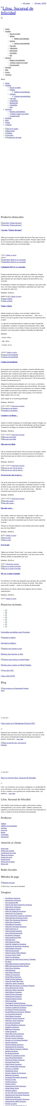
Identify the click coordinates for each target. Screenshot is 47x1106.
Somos (7, 72)
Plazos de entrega (7, 855)
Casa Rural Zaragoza (12, 1023)
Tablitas (12, 36)
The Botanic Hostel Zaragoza (15, 1003)
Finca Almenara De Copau (14, 988)
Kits (11, 55)
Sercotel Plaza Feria (12, 1062)
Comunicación (14, 65)
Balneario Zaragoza (12, 1075)
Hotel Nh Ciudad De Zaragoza (15, 944)
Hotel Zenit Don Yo (11, 929)
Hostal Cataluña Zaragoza (14, 1044)
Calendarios (13, 48)
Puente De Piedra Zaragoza (15, 1060)
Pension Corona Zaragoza (14, 1038)
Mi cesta (40, 3)
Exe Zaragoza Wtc (11, 902)
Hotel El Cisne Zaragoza (13, 994)
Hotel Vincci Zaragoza (12, 922)
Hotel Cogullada (10, 1001)
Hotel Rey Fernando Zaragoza (15, 926)
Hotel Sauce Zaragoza (13, 907)
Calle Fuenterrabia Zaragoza (15, 1066)
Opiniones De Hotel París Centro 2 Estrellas (20, 959)
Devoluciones (5, 859)
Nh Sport (8, 961)
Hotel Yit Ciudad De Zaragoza (15, 911)
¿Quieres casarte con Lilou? (19, 63)
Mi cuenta (26, 3)
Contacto (8, 75)
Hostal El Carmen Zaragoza (14, 1018)
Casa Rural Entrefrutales (13, 1058)
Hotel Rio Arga (10, 940)
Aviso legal (4, 848)
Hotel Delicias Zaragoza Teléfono (16, 1049)
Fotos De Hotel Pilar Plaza (14, 981)
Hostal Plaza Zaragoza (13, 977)
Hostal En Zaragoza (12, 1027)
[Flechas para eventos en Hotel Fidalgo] (23, 659)
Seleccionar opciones (17, 406)
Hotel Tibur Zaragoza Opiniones (16, 920)
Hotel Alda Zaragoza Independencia (17, 964)
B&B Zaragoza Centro (12, 909)
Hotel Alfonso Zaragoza (13, 924)
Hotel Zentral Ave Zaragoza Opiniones (18, 916)
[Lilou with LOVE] (23, 670)
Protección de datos (8, 862)
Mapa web (4, 864)
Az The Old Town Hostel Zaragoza (17, 1093)
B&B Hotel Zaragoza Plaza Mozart (17, 966)
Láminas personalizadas (22, 43)
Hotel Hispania (10, 970)
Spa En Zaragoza (11, 1042)
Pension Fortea (10, 1079)
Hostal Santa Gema (12, 1088)
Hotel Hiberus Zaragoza (13, 992)
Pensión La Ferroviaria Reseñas (16, 1040)
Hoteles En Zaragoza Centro (15, 1055)
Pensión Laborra (11, 1090)
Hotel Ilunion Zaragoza (13, 900)
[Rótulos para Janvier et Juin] (23, 649)
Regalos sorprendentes (17, 60)
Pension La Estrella (12, 1069)
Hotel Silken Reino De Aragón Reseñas (18, 1005)
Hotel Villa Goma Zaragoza (14, 1034)
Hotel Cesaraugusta (12, 950)
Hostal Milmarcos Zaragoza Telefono (18, 1012)
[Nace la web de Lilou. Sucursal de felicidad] (23, 756)
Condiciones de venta (8, 853)
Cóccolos (13, 46)
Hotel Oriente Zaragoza (13, 1064)
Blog (6, 70)
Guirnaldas (13, 53)
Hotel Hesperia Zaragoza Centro (16, 918)
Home (7, 29)
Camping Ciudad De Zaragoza (15, 1007)
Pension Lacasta (11, 1103)
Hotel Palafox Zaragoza (13, 948)
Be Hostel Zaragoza (12, 1053)
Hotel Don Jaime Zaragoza (14, 983)
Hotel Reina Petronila (12, 972)
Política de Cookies (7, 851)
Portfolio (8, 67)
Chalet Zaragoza (11, 1082)
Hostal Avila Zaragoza (12, 1097)
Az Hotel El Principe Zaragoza (15, 1010)
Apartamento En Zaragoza (14, 1047)
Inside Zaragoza (11, 1031)
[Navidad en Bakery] (23, 637)
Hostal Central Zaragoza (13, 979)
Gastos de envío (6, 857)
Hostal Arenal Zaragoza (13, 996)
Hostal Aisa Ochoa (11, 1071)
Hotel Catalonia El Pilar (13, 937)
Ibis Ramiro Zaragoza (12, 935)
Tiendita (8, 31)
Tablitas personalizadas (21, 39)
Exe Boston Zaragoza (12, 898)
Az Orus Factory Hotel (13, 955)
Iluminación (13, 51)
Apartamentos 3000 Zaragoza (15, 1101)
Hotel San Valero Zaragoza (14, 990)
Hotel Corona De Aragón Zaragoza (17, 1099)
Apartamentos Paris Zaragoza (15, 1086)
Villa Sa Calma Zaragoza (13, 1036)
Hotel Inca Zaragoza (12, 957)
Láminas (12, 41)
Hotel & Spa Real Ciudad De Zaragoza (18, 905)
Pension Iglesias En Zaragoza (15, 1073)
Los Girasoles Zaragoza (13, 1014)
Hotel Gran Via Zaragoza (14, 913)
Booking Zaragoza (11, 1051)
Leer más (20, 739)
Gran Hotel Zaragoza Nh (13, 933)
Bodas (3, 832)
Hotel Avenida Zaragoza (13, 931)
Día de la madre (15, 34)
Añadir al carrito (11, 255)
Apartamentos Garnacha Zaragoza (17, 1095)
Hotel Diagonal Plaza (12, 942)
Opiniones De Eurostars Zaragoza (17, 946)
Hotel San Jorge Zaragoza (14, 1020)
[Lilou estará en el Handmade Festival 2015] (23, 702)
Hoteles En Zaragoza (12, 975)
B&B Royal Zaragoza (12, 1029)
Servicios (8, 58)
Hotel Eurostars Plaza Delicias (15, 953)
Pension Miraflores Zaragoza (15, 1025)
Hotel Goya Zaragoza (12, 968)
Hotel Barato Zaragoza (13, 1016)
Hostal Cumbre (10, 1084)
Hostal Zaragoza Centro (13, 999)
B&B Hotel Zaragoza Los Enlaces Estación (20, 985)
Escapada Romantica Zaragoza (16, 1077)
